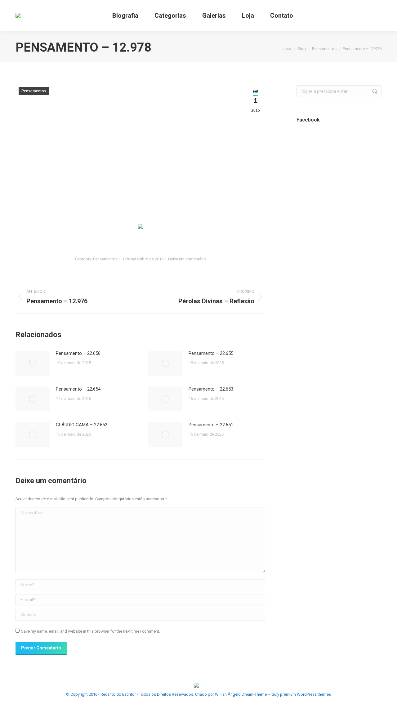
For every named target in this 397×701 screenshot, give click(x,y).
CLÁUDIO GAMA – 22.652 (81, 425)
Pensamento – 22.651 (211, 425)
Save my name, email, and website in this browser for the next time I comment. (90, 631)
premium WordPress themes (305, 694)
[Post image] (33, 363)
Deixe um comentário (187, 259)
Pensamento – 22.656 (78, 353)
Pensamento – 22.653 (211, 389)
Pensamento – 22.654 (78, 389)
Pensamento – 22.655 (211, 353)
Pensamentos (33, 91)
